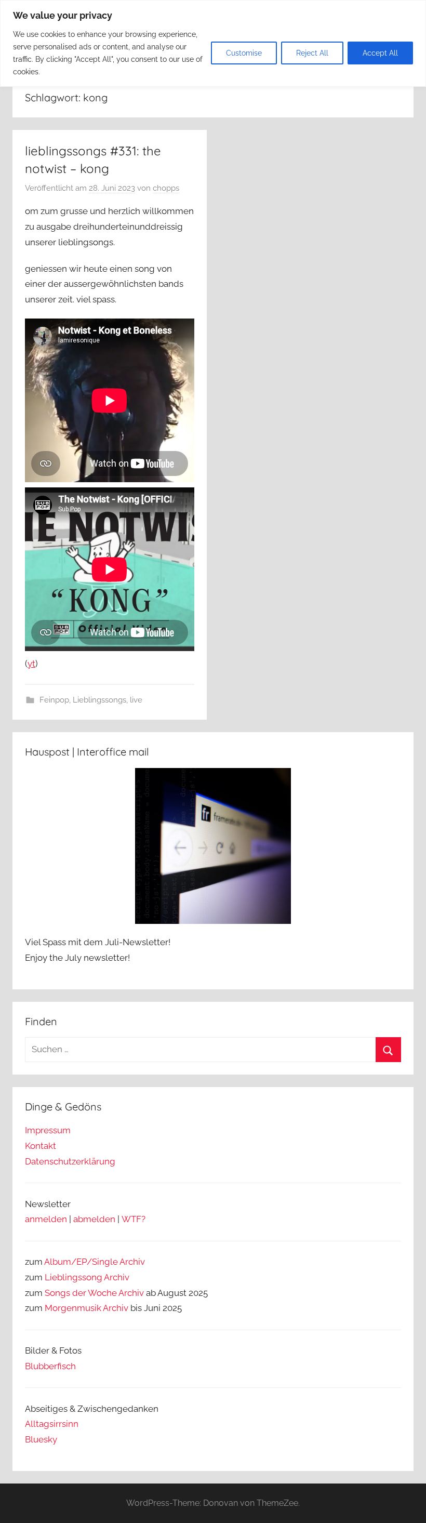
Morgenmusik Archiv (86, 1308)
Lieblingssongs (99, 700)
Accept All (380, 53)
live (136, 700)
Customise (244, 53)
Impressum (48, 1130)
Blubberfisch (50, 1366)
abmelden (94, 1219)
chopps (166, 188)
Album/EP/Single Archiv (94, 1261)
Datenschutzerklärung (70, 1161)
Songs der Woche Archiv (94, 1293)
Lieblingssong (73, 1277)
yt (31, 663)
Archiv (116, 1277)
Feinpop (54, 700)
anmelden (46, 1219)
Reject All (312, 53)
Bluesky (41, 1439)
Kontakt (40, 1146)
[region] (213, 43)
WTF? (133, 1219)
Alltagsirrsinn (51, 1424)
